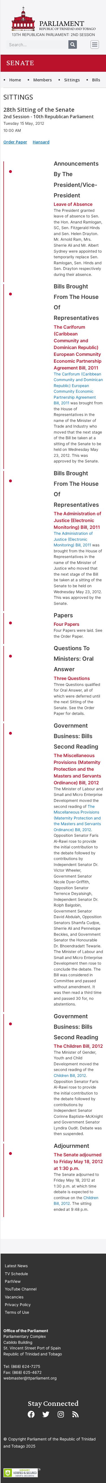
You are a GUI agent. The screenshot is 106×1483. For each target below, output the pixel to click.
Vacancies (14, 1297)
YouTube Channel (20, 1289)
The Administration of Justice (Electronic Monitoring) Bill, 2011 (73, 539)
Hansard (41, 142)
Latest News (16, 1266)
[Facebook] (31, 1414)
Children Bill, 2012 (70, 1075)
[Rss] (75, 1414)
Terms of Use (17, 1312)
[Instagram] (61, 1414)
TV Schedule (16, 1273)
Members (42, 80)
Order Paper (15, 142)
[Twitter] (46, 1414)
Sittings (72, 80)
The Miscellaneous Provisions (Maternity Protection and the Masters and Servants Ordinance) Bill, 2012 (77, 818)
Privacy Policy (18, 1304)
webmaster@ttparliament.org (30, 1378)
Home (15, 80)
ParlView (13, 1281)
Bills (96, 80)
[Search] (72, 44)
